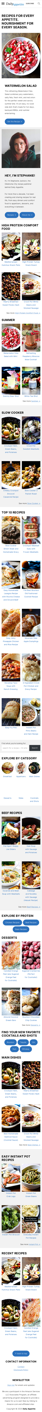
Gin (33, 1042)
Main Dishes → (34, 1145)
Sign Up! (11, 1385)
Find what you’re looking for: (14, 743)
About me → (27, 215)
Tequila (23, 1042)
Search (35, 748)
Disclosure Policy (21, 1370)
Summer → (35, 401)
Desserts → (35, 1025)
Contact (21, 1367)
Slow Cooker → (33, 503)
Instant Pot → (34, 1244)
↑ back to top (21, 1353)
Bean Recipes (21, 929)
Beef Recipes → (33, 907)
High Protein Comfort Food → (27, 313)
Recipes (10, 215)
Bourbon (10, 1042)
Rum (14, 1049)
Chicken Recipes (12, 922)
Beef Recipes (31, 922)
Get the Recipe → (14, 121)
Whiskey (25, 1049)
